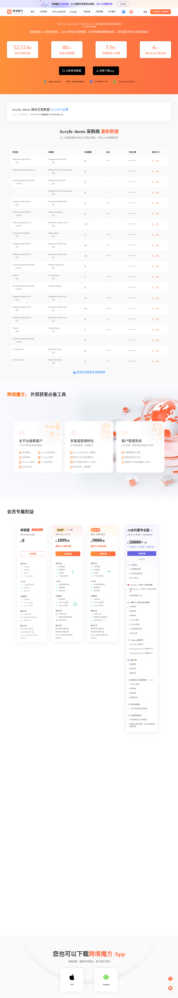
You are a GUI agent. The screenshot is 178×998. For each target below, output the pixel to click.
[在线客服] (170, 979)
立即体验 (123, 4)
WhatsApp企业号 (58, 12)
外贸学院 (99, 12)
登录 (145, 12)
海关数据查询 (22, 115)
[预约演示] (170, 988)
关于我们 (111, 12)
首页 (32, 12)
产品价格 (86, 12)
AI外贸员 (43, 12)
